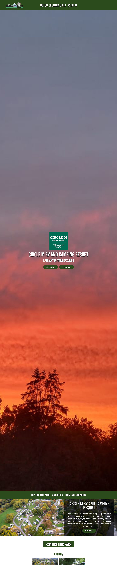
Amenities (57, 495)
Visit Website (50, 267)
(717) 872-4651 (66, 267)
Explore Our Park (40, 495)
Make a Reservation (75, 495)
